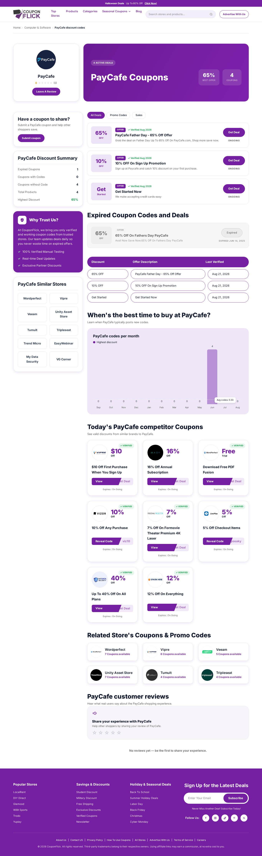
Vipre (64, 298)
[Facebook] (205, 817)
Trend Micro (32, 343)
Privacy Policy (95, 840)
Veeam (32, 314)
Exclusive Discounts (88, 809)
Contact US (76, 840)
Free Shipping (84, 803)
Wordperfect (32, 298)
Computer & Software (37, 27)
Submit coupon (31, 138)
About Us (61, 840)
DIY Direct (19, 798)
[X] (244, 817)
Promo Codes (118, 115)
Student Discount (86, 792)
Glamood (18, 803)
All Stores (140, 840)
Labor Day (136, 803)
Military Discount (86, 798)
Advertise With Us (234, 14)
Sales (139, 115)
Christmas (136, 815)
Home (17, 27)
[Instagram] (215, 817)
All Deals (96, 115)
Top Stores (55, 13)
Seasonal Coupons (114, 11)
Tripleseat (64, 330)
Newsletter (82, 821)
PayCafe (46, 76)
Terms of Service (183, 840)
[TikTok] (224, 817)
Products (72, 11)
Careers (201, 840)
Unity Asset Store (63, 314)
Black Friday (137, 809)
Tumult (32, 330)
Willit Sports (20, 809)
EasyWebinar (63, 343)
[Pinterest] (234, 817)
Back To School (139, 792)
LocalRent (19, 792)
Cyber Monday (139, 821)
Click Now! (151, 3)
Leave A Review (46, 91)
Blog (139, 11)
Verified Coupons (86, 815)
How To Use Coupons (119, 840)
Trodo (16, 815)
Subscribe (235, 798)
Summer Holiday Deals (144, 798)
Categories (90, 11)
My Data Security (32, 359)
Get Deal (234, 132)
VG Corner (63, 359)
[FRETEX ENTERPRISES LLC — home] (26, 14)
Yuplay (17, 821)
